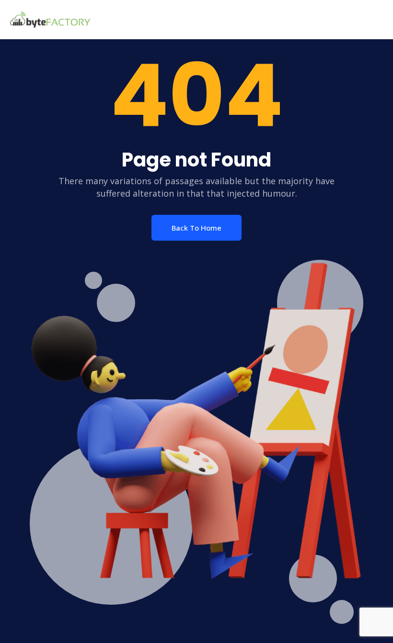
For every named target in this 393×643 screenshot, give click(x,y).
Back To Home (196, 228)
